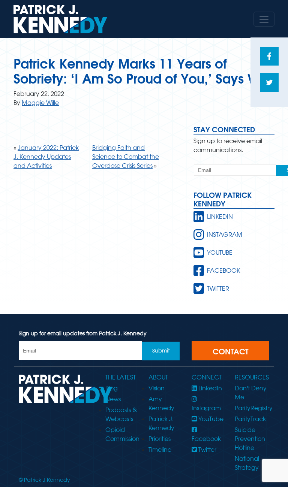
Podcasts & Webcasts (121, 414)
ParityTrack (250, 419)
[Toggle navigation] (264, 19)
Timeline (159, 449)
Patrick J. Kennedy (161, 423)
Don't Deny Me (251, 392)
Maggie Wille (40, 102)
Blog (111, 388)
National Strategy (247, 463)
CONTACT (230, 351)
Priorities (159, 438)
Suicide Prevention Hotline (250, 438)
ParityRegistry (252, 408)
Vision (156, 388)
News (113, 399)
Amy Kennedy (161, 403)
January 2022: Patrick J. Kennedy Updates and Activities (46, 156)
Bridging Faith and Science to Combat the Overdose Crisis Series (125, 156)
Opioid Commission (122, 434)
